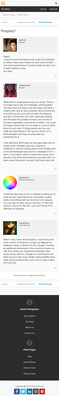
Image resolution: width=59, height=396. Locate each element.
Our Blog (29, 321)
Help (29, 356)
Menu (7, 9)
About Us (29, 327)
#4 (55, 268)
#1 (56, 76)
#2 (56, 168)
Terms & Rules (29, 362)
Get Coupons (30, 316)
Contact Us (29, 333)
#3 (55, 214)
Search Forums (8, 15)
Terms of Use (29, 368)
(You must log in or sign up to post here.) (29, 275)
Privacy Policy (29, 373)
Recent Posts (22, 15)
